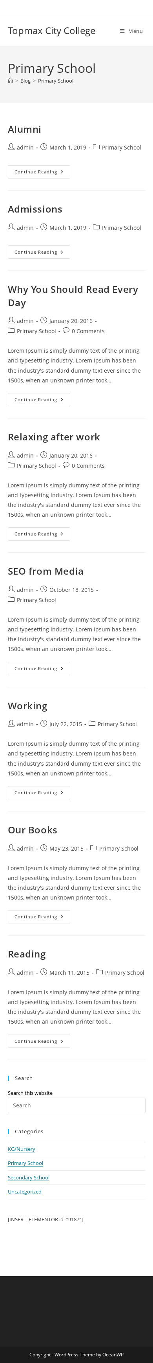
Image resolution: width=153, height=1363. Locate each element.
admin (25, 147)
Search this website (30, 1092)
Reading (27, 953)
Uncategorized (25, 1191)
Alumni (25, 129)
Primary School (55, 80)
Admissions (35, 208)
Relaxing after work (54, 436)
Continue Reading (42, 171)
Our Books (33, 829)
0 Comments (88, 331)
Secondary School (28, 1177)
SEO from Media (46, 570)
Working (27, 705)
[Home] (10, 80)
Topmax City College (51, 30)
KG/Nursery (21, 1148)
